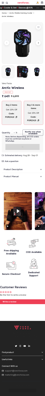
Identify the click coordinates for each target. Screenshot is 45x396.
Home (4, 13)
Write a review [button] (9, 302)
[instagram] (20, 346)
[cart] (42, 2)
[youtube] (25, 346)
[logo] (23, 2)
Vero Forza (7, 83)
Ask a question (11, 161)
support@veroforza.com (16, 371)
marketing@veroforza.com (17, 375)
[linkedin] (29, 346)
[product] (38, 27)
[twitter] (16, 346)
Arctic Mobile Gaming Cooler (20, 13)
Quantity (6, 132)
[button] (3, 3)
